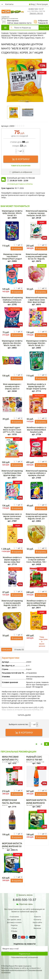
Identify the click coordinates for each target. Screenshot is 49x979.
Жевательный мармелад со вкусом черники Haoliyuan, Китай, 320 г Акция (36, 214)
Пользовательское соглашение (24, 957)
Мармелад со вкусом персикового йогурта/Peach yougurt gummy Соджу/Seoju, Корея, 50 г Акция (12, 258)
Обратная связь (26, 904)
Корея (28, 669)
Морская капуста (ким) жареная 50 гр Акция (12, 846)
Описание (6, 649)
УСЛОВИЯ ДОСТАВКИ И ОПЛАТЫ (20, 184)
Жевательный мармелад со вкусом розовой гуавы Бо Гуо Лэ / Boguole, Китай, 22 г (36, 257)
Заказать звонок (36, 13)
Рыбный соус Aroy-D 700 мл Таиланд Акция (35, 759)
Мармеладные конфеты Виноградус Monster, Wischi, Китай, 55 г (36, 343)
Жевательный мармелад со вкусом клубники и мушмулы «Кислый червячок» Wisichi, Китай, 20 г (36, 475)
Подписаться (24, 954)
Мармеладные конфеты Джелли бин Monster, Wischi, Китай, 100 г (12, 343)
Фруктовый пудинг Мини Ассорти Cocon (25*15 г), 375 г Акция (12, 429)
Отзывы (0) (19, 649)
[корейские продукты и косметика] (2, 8)
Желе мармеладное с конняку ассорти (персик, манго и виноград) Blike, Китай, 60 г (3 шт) (12, 388)
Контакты (9, 4)
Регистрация (42, 4)
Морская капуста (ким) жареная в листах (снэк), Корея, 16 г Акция (36, 804)
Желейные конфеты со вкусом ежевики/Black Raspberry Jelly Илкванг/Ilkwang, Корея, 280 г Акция (36, 432)
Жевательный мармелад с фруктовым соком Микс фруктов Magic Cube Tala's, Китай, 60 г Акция (36, 302)
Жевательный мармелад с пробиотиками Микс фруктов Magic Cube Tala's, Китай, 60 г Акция (12, 474)
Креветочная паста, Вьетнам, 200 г (11, 803)
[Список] (36, 744)
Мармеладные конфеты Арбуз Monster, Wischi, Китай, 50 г (12, 213)
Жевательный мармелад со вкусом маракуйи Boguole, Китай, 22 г (12, 602)
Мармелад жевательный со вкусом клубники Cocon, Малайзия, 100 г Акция (36, 560)
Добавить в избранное (22, 172)
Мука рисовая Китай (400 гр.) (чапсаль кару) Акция (10, 761)
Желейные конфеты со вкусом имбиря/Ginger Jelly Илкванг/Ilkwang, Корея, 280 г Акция (36, 604)
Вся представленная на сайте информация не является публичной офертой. (24, 910)
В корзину (22, 159)
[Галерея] (41, 744)
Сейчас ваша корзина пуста (16, 21)
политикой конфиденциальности (13, 970)
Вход (33, 4)
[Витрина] (46, 744)
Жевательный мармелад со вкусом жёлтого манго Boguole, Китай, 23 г (36, 516)
